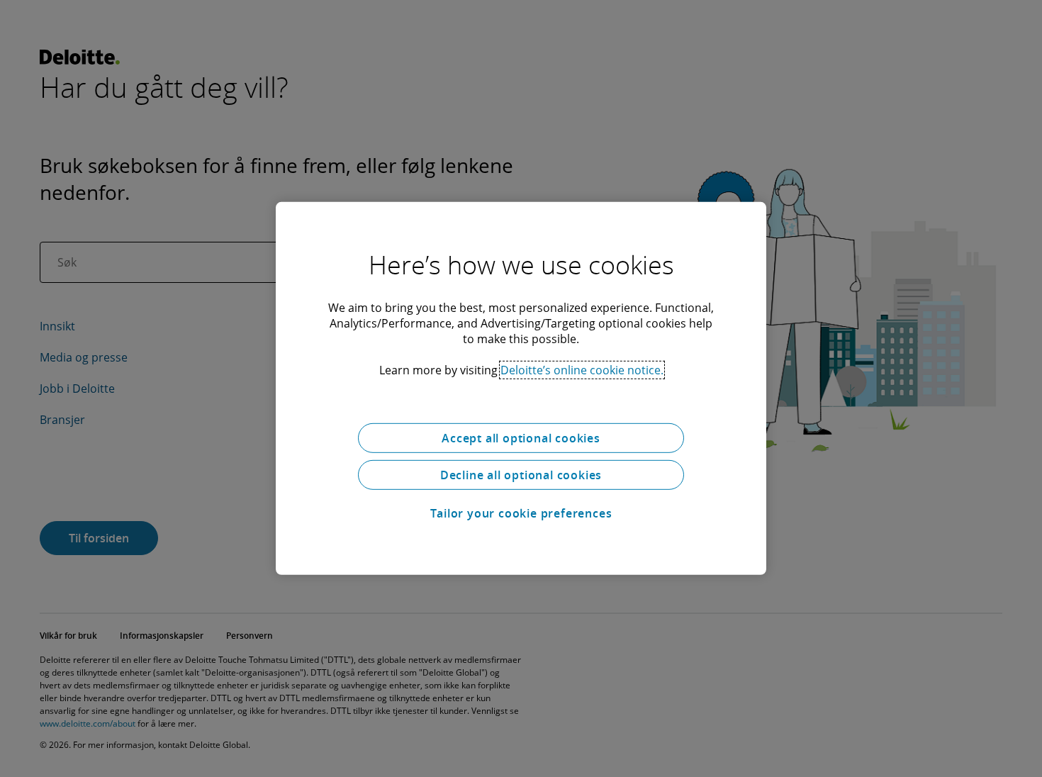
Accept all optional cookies (521, 438)
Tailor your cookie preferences (521, 513)
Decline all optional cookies (521, 475)
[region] (521, 388)
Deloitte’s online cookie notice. (581, 370)
